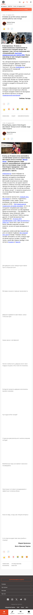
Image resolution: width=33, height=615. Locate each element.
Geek (18, 607)
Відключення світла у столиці (20, 9)
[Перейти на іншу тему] (23, 2)
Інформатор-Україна (10, 607)
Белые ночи (14, 565)
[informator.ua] (3, 2)
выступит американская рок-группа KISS (13, 54)
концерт (13, 116)
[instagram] (12, 599)
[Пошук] (27, 2)
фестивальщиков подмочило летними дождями (14, 205)
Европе (18, 242)
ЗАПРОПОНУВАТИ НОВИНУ (16, 579)
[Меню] (31, 2)
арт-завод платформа (16, 563)
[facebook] (8, 599)
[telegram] (21, 599)
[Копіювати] (11, 28)
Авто (27, 607)
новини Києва (5, 116)
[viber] (25, 599)
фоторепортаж (5, 565)
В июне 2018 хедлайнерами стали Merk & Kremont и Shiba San (15, 220)
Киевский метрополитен (23, 116)
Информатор (20, 67)
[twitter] (16, 599)
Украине (11, 242)
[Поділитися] (8, 28)
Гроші (22, 607)
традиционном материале (11, 95)
